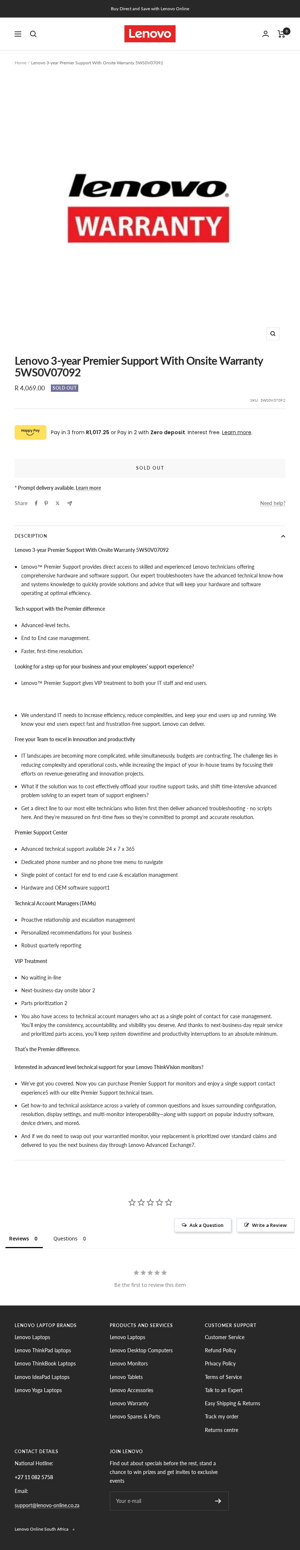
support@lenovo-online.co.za (47, 1505)
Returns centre (221, 1430)
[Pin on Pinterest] (46, 503)
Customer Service (224, 1337)
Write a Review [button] (269, 1225)
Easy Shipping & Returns (232, 1403)
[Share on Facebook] (36, 503)
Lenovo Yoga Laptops (38, 1390)
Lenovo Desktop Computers (141, 1350)
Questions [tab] (65, 1238)
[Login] (265, 34)
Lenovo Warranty (129, 1403)
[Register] (218, 1501)
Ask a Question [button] (207, 1225)
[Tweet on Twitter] (58, 503)
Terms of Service (223, 1377)
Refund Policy (220, 1350)
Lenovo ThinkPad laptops (43, 1350)
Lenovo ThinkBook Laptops (45, 1363)
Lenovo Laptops (32, 1337)
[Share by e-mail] (69, 503)
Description (31, 536)
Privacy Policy (220, 1363)
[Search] (33, 34)
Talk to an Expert (224, 1390)
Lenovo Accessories (131, 1390)
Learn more (236, 432)
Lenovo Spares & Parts (135, 1416)
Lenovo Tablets (126, 1377)
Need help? (272, 503)
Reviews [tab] (19, 1238)
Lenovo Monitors (129, 1363)
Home (20, 62)
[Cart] (281, 34)
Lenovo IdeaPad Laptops (42, 1377)
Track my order (222, 1416)
